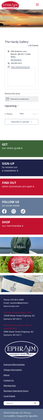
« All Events (33, 45)
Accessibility (10, 416)
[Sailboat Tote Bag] (21, 283)
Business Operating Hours (16, 390)
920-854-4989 (17, 299)
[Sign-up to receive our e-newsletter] (21, 167)
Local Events (9, 396)
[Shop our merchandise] (21, 226)
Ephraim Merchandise (14, 364)
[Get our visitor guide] (21, 148)
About (6, 375)
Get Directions (16, 59)
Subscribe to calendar (20, 122)
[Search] (35, 403)
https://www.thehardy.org (20, 67)
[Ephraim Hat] (21, 245)
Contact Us (9, 380)
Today (22, 113)
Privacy (27, 413)
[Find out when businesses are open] (21, 187)
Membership (10, 385)
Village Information (13, 369)
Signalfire (33, 416)
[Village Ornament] (21, 264)
